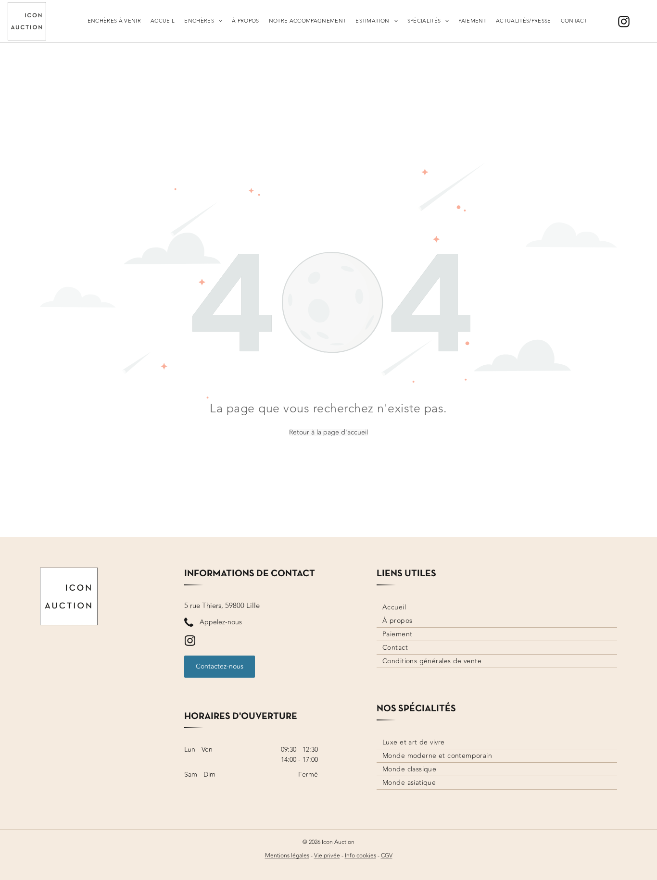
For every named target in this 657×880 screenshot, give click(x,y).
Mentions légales (287, 855)
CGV (386, 855)
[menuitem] (114, 21)
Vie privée (327, 855)
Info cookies (360, 855)
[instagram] (623, 23)
